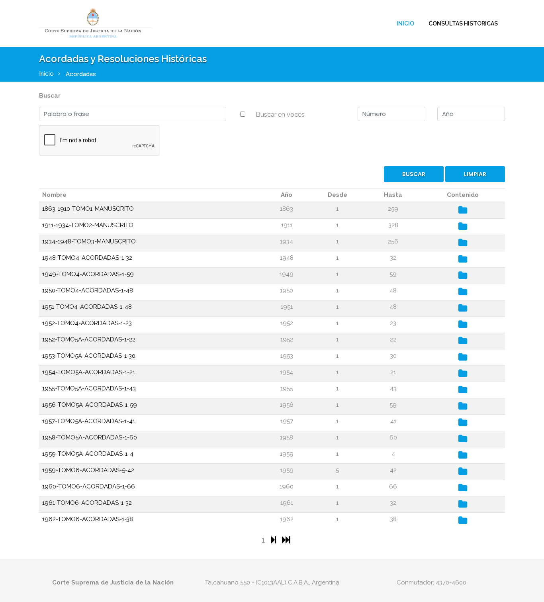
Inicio (405, 23)
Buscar (50, 95)
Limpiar (475, 174)
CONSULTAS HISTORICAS (463, 23)
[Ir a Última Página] (286, 540)
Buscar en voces (280, 114)
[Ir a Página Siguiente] (274, 540)
